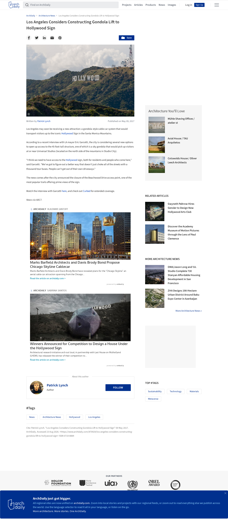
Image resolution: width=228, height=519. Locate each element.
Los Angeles (94, 417)
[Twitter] (36, 37)
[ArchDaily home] (14, 5)
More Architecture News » (189, 311)
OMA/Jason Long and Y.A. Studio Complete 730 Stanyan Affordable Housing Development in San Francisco (184, 275)
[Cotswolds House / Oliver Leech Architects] (157, 164)
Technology (176, 391)
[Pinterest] (59, 37)
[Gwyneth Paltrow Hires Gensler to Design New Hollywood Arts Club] (154, 211)
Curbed (86, 191)
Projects (126, 5)
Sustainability (155, 391)
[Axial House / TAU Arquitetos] (157, 144)
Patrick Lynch (57, 385)
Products (150, 5)
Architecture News (52, 417)
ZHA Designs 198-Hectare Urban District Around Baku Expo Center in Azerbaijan (183, 295)
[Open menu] (216, 5)
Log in (188, 5)
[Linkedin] (44, 37)
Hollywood (67, 133)
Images (172, 5)
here (64, 191)
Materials (194, 391)
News (162, 5)
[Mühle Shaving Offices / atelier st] (157, 125)
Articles (138, 5)
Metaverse (153, 399)
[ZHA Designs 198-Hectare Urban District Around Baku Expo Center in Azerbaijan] (154, 298)
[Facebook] (28, 37)
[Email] (52, 37)
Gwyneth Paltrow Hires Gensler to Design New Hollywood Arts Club (181, 208)
